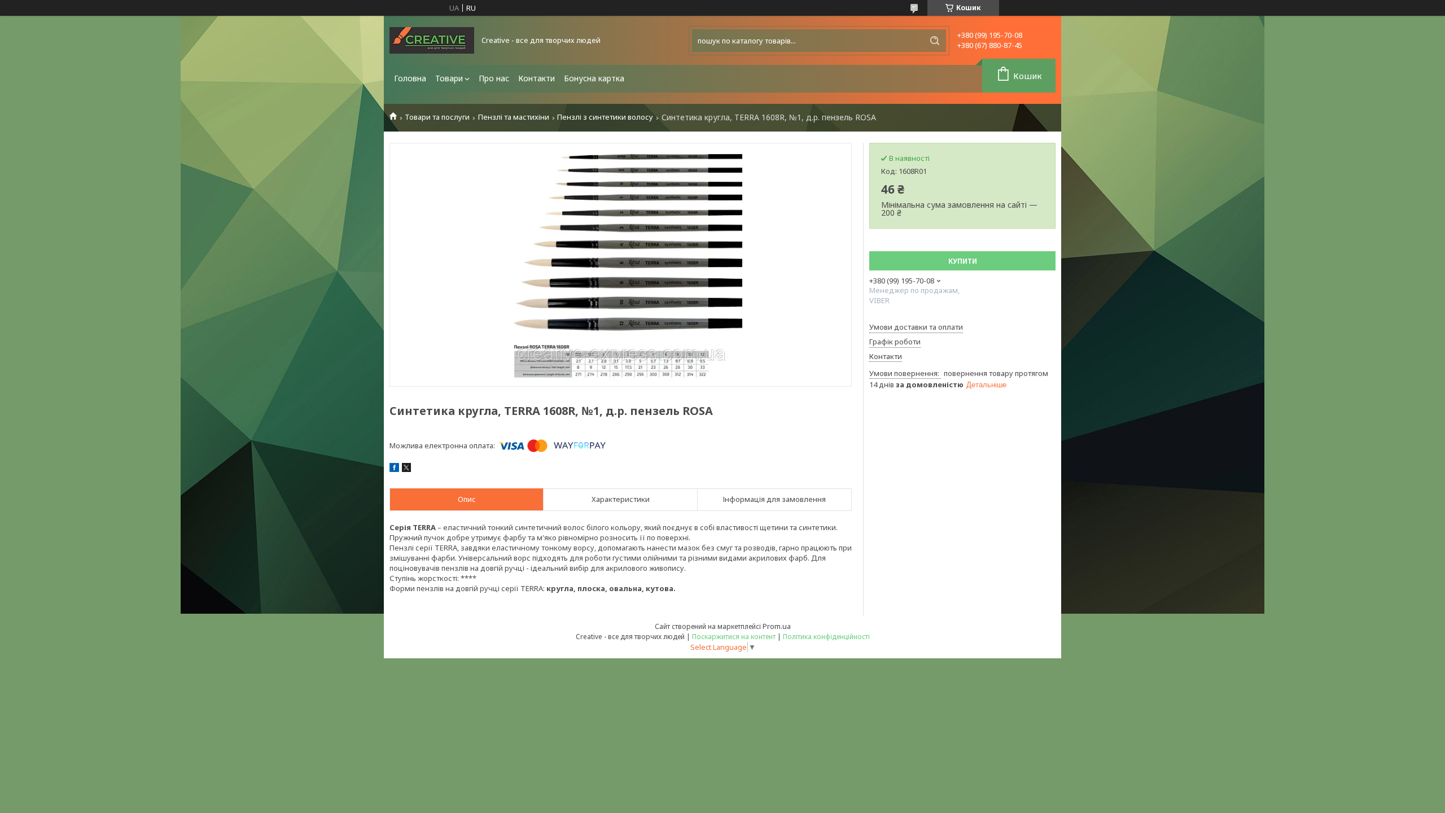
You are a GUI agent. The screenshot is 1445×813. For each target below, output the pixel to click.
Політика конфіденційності (826, 636)
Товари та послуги (437, 117)
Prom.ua (777, 626)
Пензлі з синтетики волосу (605, 117)
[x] (406, 469)
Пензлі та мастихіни (513, 117)
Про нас (494, 78)
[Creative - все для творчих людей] (431, 40)
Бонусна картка (594, 78)
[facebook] (394, 469)
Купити (962, 261)
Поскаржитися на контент (734, 636)
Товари (449, 78)
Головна (410, 78)
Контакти (536, 78)
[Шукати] (934, 40)
